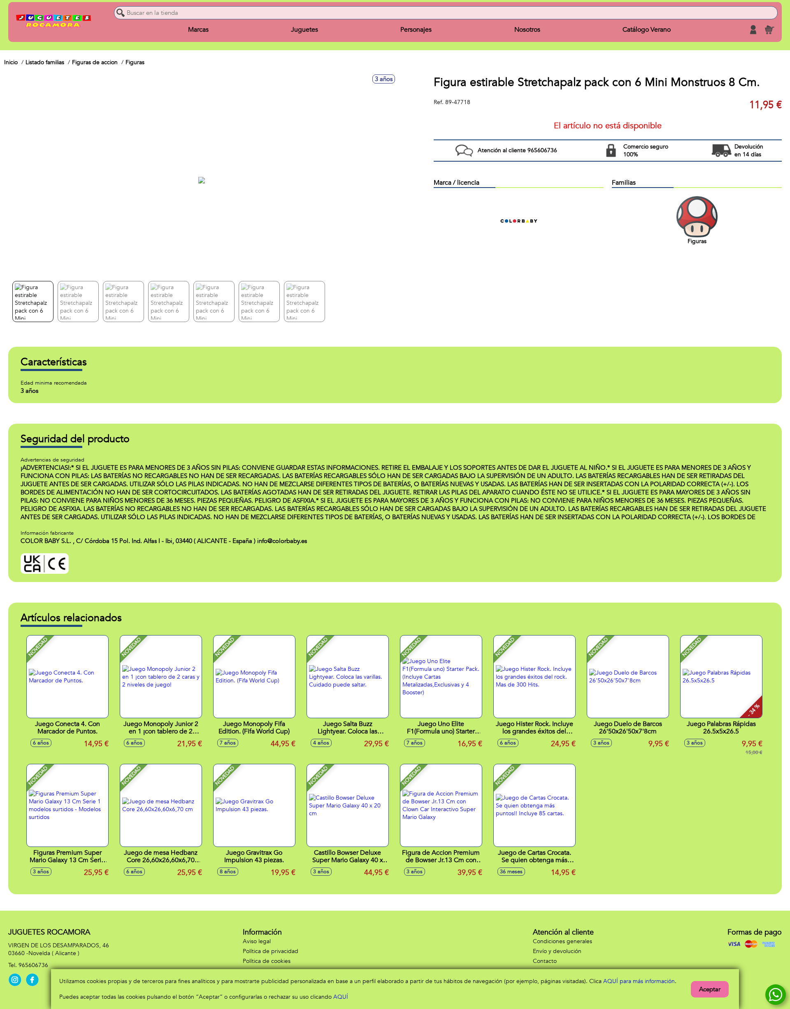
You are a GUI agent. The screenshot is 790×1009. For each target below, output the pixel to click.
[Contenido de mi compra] (769, 29)
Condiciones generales (562, 941)
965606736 (33, 965)
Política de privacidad (270, 951)
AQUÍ (340, 997)
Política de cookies (266, 961)
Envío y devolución (557, 951)
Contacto (545, 961)
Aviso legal (257, 941)
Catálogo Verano (647, 29)
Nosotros (527, 29)
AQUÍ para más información (639, 981)
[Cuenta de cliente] (753, 29)
